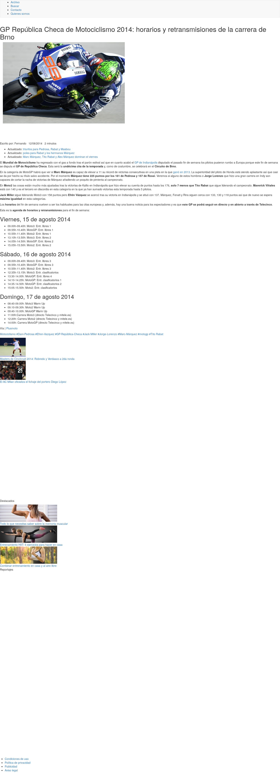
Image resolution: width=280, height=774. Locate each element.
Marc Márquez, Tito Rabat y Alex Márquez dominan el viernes (60, 157)
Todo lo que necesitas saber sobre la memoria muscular (34, 524)
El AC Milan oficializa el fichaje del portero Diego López (33, 382)
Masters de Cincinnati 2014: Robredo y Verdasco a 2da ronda (37, 359)
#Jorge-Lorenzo (107, 334)
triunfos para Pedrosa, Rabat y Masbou (46, 149)
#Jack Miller (90, 334)
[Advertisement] (93, 132)
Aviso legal (11, 770)
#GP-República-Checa (68, 334)
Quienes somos (20, 13)
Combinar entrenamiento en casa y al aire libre (28, 566)
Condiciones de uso (17, 759)
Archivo (15, 2)
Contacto (16, 10)
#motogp (143, 334)
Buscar (15, 6)
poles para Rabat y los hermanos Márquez (48, 153)
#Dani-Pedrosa (25, 334)
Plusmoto (12, 328)
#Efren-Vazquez (44, 334)
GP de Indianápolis (145, 162)
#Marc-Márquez (127, 334)
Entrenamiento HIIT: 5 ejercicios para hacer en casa (31, 545)
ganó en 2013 (181, 172)
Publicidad (11, 766)
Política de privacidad (17, 762)
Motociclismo (8, 334)
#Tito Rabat (156, 334)
